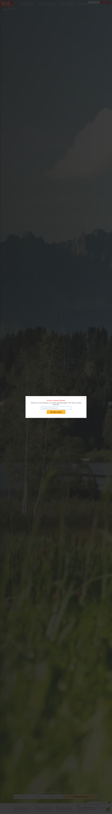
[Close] (84, 397)
